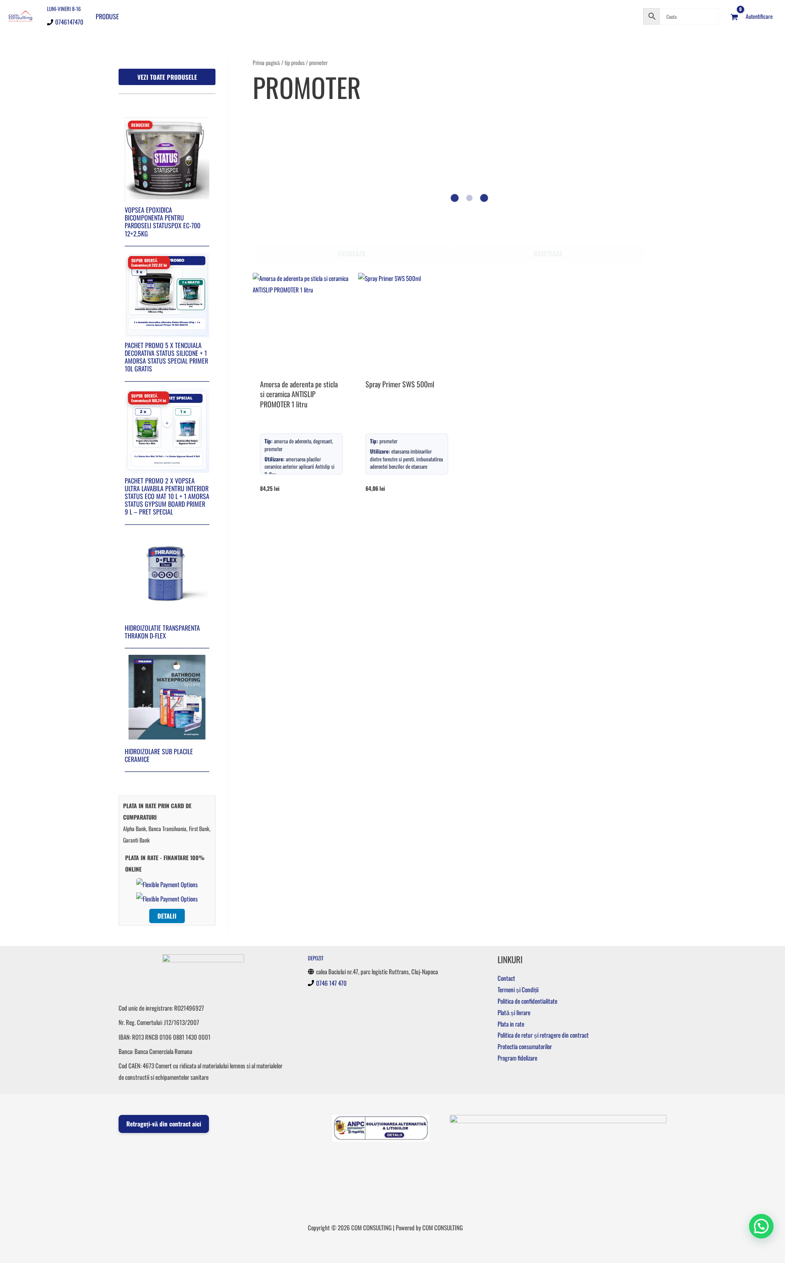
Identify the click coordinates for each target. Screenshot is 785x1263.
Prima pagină (266, 62)
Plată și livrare (514, 1012)
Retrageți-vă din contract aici (163, 1123)
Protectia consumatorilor (525, 1046)
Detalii (167, 915)
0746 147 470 (331, 982)
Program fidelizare (517, 1057)
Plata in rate (511, 1023)
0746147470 (69, 21)
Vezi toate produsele (167, 76)
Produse (107, 16)
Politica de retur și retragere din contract (543, 1034)
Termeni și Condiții (518, 989)
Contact (506, 977)
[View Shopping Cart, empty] (734, 16)
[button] (761, 1226)
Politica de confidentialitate (527, 1000)
